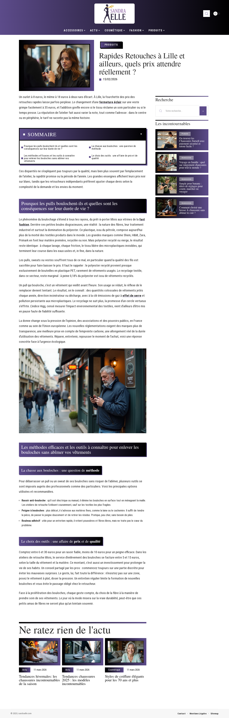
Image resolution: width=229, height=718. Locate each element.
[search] (206, 13)
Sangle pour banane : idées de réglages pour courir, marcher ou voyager (191, 187)
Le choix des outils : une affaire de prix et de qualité (115, 157)
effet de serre (132, 296)
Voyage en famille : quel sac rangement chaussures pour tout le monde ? (192, 164)
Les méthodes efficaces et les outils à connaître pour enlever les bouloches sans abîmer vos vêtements (49, 158)
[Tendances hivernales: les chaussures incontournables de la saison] (40, 652)
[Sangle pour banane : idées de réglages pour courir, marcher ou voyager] (167, 185)
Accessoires (186, 158)
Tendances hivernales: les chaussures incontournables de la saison (39, 680)
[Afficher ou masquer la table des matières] (99, 134)
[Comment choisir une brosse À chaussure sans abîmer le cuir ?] (167, 207)
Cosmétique (114, 670)
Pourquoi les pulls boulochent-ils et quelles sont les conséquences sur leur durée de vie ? (50, 147)
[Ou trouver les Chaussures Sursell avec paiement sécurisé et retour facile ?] (167, 139)
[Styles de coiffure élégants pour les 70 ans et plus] (126, 652)
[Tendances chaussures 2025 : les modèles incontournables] (83, 652)
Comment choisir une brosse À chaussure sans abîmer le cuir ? (192, 210)
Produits (111, 44)
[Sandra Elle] (114, 14)
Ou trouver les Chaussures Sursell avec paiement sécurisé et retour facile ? (192, 142)
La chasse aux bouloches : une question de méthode (114, 147)
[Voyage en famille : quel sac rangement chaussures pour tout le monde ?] (167, 162)
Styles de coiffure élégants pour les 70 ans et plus (124, 678)
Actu (24, 670)
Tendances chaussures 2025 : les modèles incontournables (78, 680)
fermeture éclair (110, 102)
